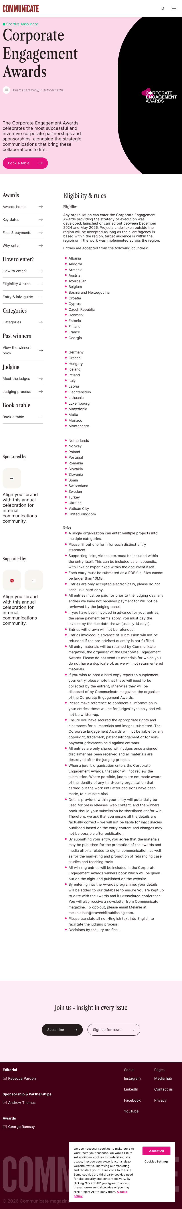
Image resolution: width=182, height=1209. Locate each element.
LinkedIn (131, 1089)
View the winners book (17, 350)
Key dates (11, 219)
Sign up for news (107, 1030)
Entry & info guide (18, 297)
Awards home (14, 207)
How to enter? (15, 271)
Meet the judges (16, 378)
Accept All (156, 1151)
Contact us (163, 1089)
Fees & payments (17, 233)
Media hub (163, 1078)
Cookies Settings (156, 1161)
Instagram (132, 1078)
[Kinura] (12, 478)
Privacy (160, 1100)
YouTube (131, 1111)
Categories (12, 322)
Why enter (11, 245)
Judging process (17, 392)
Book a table (13, 417)
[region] (122, 1171)
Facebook (132, 1100)
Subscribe (55, 1030)
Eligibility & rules (16, 284)
